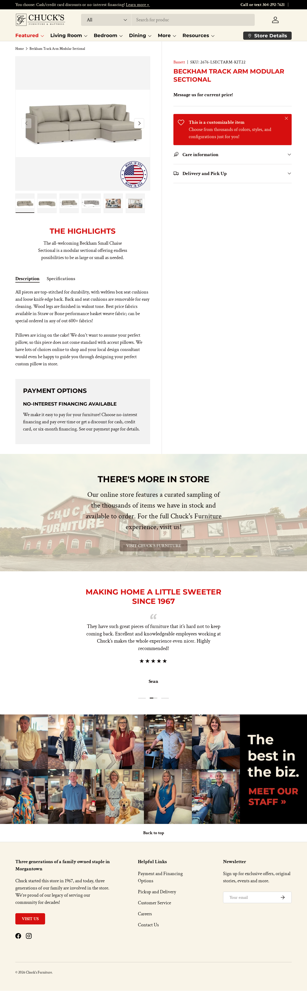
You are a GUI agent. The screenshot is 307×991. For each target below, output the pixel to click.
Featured (27, 35)
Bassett (179, 62)
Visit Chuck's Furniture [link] (153, 546)
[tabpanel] (82, 328)
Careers (145, 914)
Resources (196, 35)
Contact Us (148, 925)
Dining (137, 35)
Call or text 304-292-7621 (263, 4)
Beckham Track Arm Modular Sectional (57, 49)
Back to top (153, 833)
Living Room (66, 35)
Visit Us (30, 919)
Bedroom (105, 35)
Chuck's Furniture (39, 972)
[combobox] (168, 20)
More (164, 35)
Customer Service (154, 903)
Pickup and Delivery (157, 892)
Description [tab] (27, 279)
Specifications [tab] (61, 279)
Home (19, 49)
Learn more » (138, 4)
